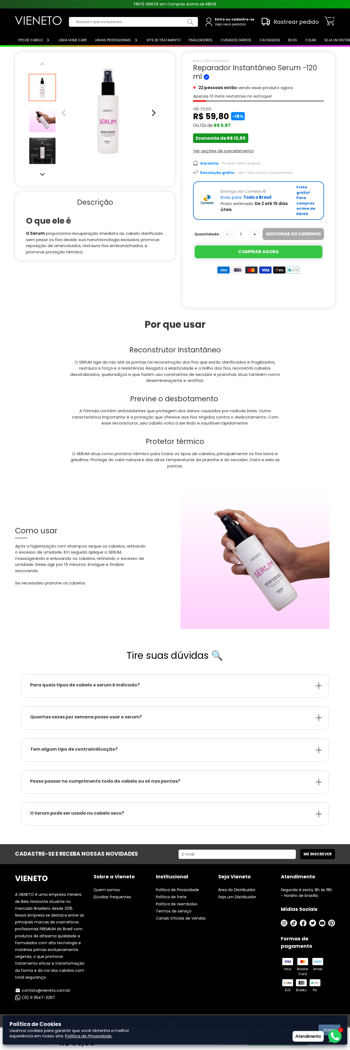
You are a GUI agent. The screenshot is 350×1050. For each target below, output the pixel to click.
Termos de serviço (173, 911)
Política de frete (171, 897)
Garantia (209, 163)
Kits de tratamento (163, 40)
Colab (310, 40)
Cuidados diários (236, 40)
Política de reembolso (176, 904)
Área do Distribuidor (236, 890)
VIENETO (31, 878)
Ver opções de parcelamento (223, 151)
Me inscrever (318, 854)
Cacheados (269, 40)
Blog (292, 40)
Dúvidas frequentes (112, 897)
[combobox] (129, 22)
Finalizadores (200, 40)
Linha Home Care (73, 40)
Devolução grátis (217, 172)
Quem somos (107, 890)
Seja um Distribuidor (237, 897)
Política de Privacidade (177, 890)
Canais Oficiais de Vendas (181, 918)
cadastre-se (242, 19)
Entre (220, 19)
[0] (329, 24)
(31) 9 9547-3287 (38, 997)
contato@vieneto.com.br (46, 990)
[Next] (42, 174)
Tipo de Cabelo (30, 40)
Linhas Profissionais (113, 40)
